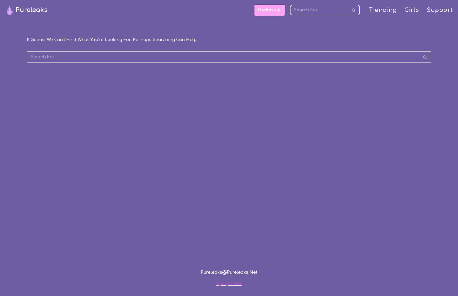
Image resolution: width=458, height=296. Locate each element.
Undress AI (269, 10)
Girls (411, 10)
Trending (383, 10)
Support (440, 10)
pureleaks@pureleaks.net (229, 272)
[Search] (354, 10)
